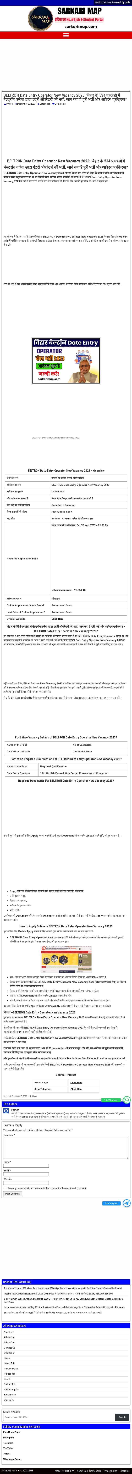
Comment (9, 1135)
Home (7, 1358)
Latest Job (45, 104)
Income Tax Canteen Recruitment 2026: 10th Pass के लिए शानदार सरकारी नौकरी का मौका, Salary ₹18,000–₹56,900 (58, 1293)
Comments (60, 104)
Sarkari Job (9, 1384)
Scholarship (10, 1394)
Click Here (76, 1082)
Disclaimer (9, 1353)
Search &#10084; (11, 1412)
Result (7, 1379)
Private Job (9, 1374)
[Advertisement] (66, 66)
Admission (9, 1337)
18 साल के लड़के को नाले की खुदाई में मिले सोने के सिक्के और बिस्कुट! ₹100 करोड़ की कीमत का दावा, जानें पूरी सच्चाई (52, 1312)
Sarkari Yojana (11, 1389)
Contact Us (9, 1348)
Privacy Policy (11, 1368)
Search (121, 1417)
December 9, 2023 (26, 104)
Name (7, 1162)
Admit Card (9, 1342)
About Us (8, 1332)
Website (8, 1179)
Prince (9, 104)
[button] (127, 1100)
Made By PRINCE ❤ (65, 1470)
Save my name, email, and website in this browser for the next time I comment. (47, 1188)
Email (7, 1170)
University (9, 1400)
